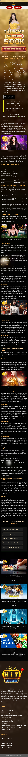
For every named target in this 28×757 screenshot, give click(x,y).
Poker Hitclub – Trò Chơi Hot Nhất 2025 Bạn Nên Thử (14, 576)
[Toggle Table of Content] (12, 97)
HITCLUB (11, 710)
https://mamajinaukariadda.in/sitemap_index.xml (14, 725)
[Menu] (2, 3)
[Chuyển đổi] (3, 529)
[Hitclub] (14, 4)
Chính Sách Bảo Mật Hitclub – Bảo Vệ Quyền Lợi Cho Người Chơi (14, 626)
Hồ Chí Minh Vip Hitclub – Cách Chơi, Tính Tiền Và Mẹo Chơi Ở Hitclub (14, 652)
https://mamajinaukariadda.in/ (10, 116)
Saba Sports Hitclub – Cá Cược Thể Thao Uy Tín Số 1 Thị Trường (14, 601)
